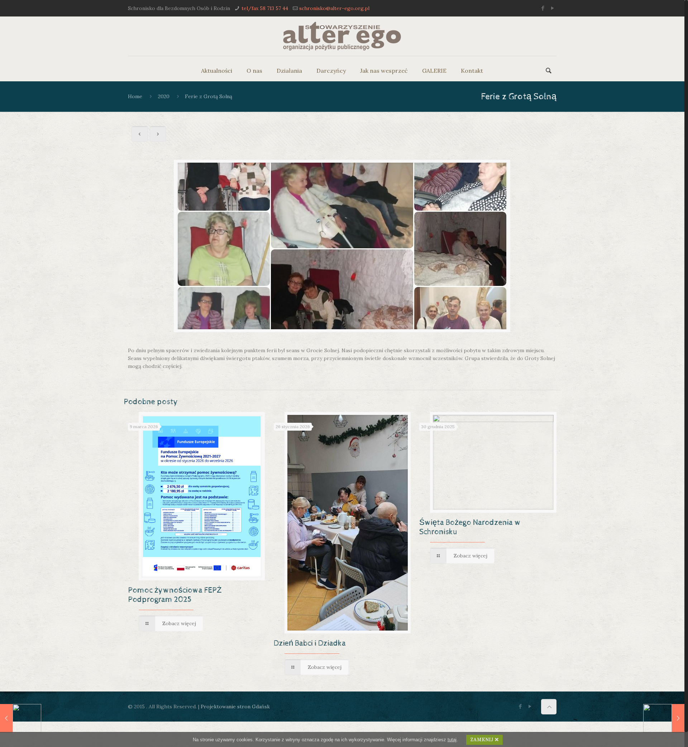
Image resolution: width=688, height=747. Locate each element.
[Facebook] (543, 8)
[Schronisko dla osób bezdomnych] (342, 36)
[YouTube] (552, 8)
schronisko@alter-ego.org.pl (334, 8)
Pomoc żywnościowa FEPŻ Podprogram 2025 (174, 595)
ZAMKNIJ (481, 740)
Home (135, 96)
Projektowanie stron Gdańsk (235, 706)
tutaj (452, 739)
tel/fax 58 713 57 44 (265, 8)
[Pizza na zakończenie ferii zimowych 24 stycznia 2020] (663, 718)
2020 (163, 96)
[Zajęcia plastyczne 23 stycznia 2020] (20, 718)
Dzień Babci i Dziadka (310, 643)
